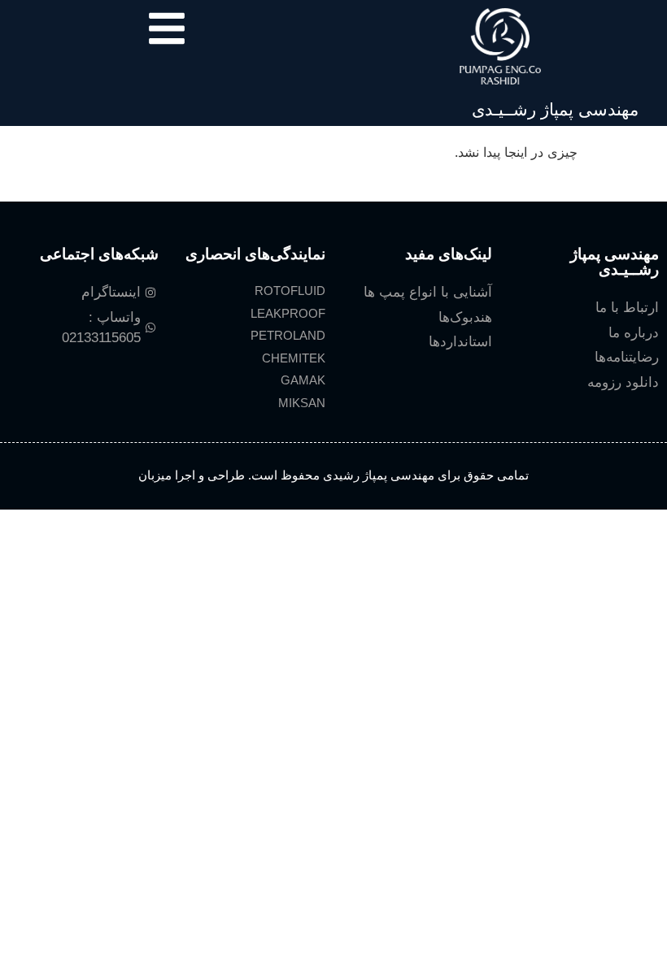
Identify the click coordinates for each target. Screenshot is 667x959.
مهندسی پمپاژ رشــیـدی (555, 109)
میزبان (155, 475)
